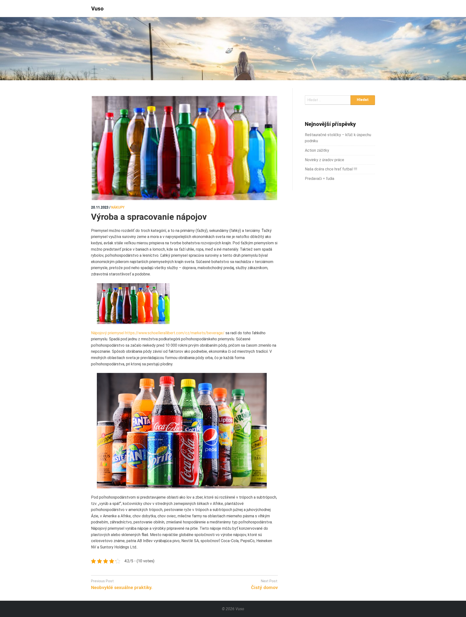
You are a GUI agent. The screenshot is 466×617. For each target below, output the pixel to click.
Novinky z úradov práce (324, 160)
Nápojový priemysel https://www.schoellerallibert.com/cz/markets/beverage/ (158, 333)
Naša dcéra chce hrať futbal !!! (331, 169)
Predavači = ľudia (319, 178)
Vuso (97, 9)
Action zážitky (317, 150)
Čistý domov (264, 587)
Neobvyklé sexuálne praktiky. (121, 587)
